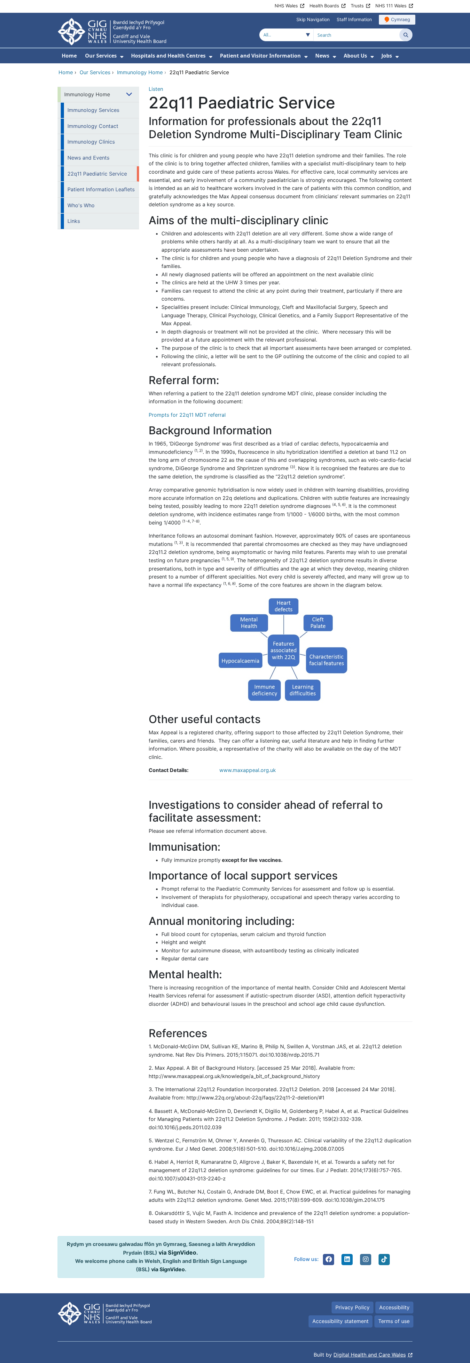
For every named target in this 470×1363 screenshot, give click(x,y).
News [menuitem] (322, 55)
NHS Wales (286, 5)
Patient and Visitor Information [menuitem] (260, 55)
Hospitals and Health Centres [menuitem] (168, 55)
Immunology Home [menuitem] (87, 94)
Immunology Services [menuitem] (93, 110)
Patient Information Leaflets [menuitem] (101, 189)
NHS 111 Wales (390, 5)
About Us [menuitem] (355, 55)
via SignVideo (177, 1252)
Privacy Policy (352, 1307)
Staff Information (354, 19)
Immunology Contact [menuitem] (92, 126)
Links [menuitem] (73, 221)
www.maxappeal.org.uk (247, 770)
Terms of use (394, 1321)
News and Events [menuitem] (88, 157)
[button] (328, 1259)
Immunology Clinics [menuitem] (91, 141)
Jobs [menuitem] (386, 55)
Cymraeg (400, 19)
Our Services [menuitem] (101, 55)
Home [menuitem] (69, 55)
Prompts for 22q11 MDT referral (187, 415)
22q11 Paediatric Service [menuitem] (97, 173)
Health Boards (324, 5)
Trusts (357, 5)
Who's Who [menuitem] (81, 205)
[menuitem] (121, 56)
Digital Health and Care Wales (369, 1354)
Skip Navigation (313, 19)
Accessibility (394, 1307)
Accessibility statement (340, 1321)
